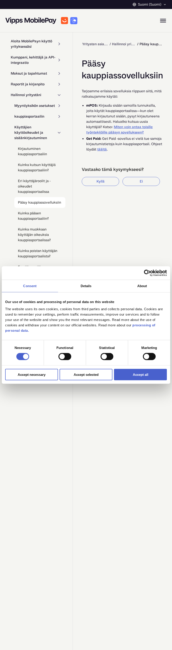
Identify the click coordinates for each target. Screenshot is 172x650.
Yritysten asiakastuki (95, 44)
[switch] (64, 356)
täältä (102, 149)
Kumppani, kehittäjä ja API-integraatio (33, 60)
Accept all (140, 374)
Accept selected (86, 374)
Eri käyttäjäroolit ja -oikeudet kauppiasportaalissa (34, 186)
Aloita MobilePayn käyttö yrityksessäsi (31, 44)
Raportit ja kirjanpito (28, 84)
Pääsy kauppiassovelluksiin (39, 202)
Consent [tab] (30, 286)
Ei (141, 181)
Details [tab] (86, 286)
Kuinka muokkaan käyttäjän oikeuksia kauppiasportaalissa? (34, 234)
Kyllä (101, 181)
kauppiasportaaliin (29, 116)
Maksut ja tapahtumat (29, 73)
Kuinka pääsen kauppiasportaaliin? (33, 216)
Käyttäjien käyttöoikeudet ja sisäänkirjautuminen (30, 132)
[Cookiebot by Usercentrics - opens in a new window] (147, 273)
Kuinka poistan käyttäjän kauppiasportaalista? (37, 253)
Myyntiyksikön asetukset (34, 105)
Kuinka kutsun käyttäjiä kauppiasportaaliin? (37, 167)
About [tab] (142, 286)
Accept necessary (31, 374)
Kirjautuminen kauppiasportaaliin (32, 151)
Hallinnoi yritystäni (26, 95)
